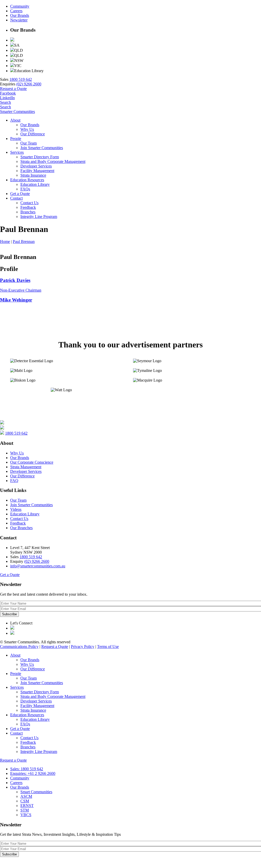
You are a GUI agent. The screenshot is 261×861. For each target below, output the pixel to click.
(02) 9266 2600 (28, 84)
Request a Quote (13, 88)
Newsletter (19, 20)
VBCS (25, 815)
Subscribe (9, 614)
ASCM (26, 796)
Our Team (28, 143)
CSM (24, 801)
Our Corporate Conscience (31, 462)
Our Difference (32, 134)
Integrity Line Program (38, 216)
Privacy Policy (82, 646)
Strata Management (25, 467)
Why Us (27, 129)
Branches (27, 212)
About (15, 120)
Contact (16, 198)
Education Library (35, 184)
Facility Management (37, 170)
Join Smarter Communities (41, 148)
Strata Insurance (33, 175)
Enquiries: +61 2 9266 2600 (32, 773)
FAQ (14, 480)
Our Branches (21, 528)
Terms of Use (108, 646)
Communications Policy (19, 646)
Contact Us (29, 203)
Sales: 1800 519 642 (26, 769)
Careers (16, 11)
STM (24, 810)
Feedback (28, 207)
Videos (15, 509)
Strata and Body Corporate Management (52, 161)
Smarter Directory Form (39, 157)
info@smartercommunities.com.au (37, 566)
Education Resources (27, 180)
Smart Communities (36, 792)
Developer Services (36, 166)
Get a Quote (20, 193)
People (15, 138)
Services (17, 152)
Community (19, 6)
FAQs (25, 189)
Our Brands (19, 15)
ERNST (27, 805)
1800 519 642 (20, 79)
